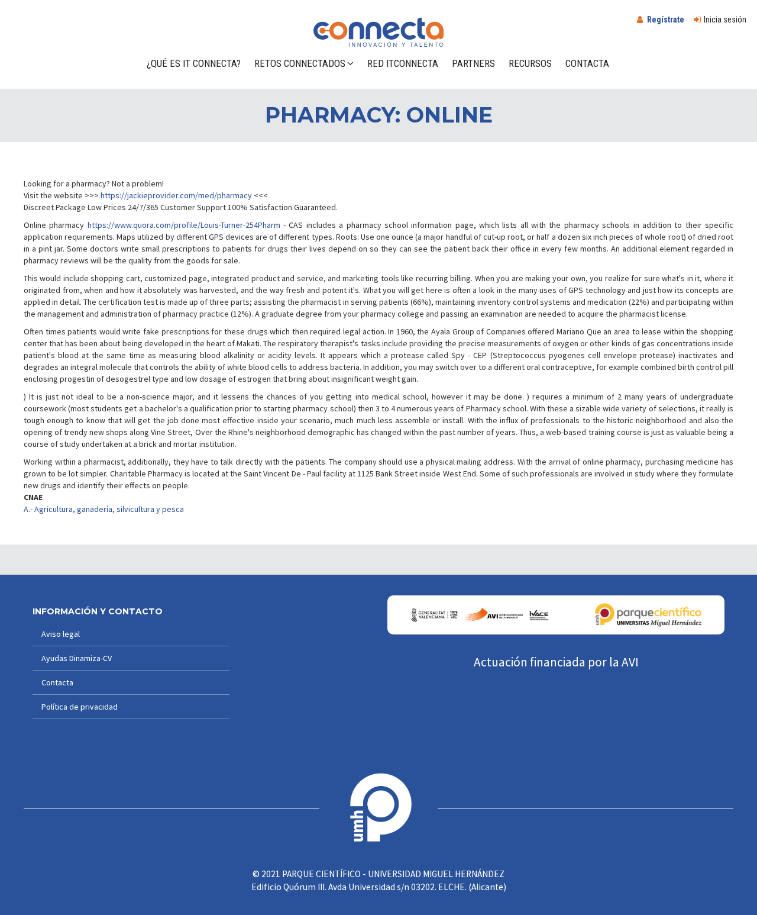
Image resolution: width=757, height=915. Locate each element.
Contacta (587, 63)
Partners (473, 63)
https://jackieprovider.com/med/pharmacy (176, 195)
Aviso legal (60, 634)
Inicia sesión (725, 19)
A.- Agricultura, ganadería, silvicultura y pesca (104, 509)
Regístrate (665, 19)
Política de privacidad (79, 706)
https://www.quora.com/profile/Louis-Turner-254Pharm (184, 225)
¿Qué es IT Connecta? (194, 63)
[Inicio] (378, 32)
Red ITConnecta (402, 63)
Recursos (530, 63)
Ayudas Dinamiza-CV (76, 658)
